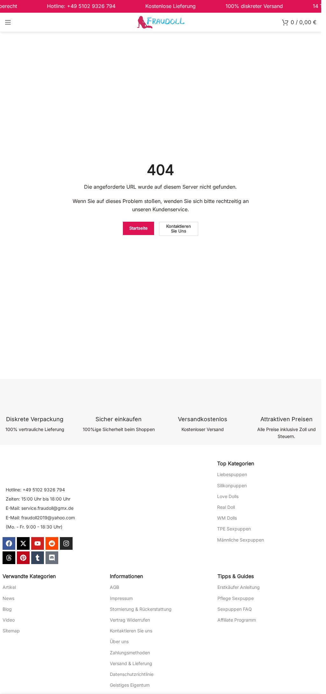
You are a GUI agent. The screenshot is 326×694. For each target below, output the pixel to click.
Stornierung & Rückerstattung (141, 609)
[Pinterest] (23, 557)
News (8, 598)
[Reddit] (52, 543)
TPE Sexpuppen (234, 528)
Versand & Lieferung (131, 663)
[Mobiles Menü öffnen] (8, 22)
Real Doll (226, 507)
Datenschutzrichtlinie (131, 674)
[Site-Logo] (161, 21)
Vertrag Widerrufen (130, 620)
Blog (7, 609)
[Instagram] (66, 543)
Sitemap (11, 630)
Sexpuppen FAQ (234, 609)
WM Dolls (227, 518)
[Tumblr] (37, 557)
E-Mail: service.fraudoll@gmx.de (40, 508)
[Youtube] (37, 543)
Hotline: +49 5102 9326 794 (35, 489)
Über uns (119, 641)
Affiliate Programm (236, 620)
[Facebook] (9, 543)
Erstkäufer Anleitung (238, 587)
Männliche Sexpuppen (240, 539)
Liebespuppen (232, 474)
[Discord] (52, 557)
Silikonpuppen (232, 485)
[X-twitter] (23, 543)
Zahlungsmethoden (130, 652)
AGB (114, 587)
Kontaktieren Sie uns (131, 630)
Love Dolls (227, 496)
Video (9, 620)
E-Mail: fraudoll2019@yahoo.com (40, 517)
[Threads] (9, 557)
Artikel (9, 587)
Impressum (121, 598)
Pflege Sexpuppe (235, 598)
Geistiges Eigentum (130, 685)
